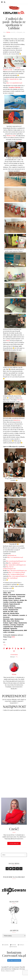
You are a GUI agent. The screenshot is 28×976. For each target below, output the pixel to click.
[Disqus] (14, 735)
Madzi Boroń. (17, 420)
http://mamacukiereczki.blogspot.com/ (16, 565)
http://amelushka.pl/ (12, 578)
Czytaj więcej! (14, 843)
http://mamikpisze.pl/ (14, 563)
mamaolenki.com (11, 555)
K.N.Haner (11, 632)
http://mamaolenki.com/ (12, 79)
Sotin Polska (12, 596)
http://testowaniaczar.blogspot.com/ (18, 576)
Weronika (20, 400)
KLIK (13, 637)
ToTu (9, 615)
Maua (8, 621)
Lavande (22, 615)
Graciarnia (12, 602)
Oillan (5, 593)
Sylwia (8, 32)
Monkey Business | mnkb (7, 971)
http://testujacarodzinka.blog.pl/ (15, 574)
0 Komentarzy (14, 654)
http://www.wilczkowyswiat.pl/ (17, 572)
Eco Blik (11, 611)
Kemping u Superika (14, 87)
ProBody (10, 608)
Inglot (11, 623)
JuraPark (12, 594)
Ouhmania (15, 615)
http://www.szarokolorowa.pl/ (14, 83)
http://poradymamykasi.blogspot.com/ (16, 561)
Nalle (12, 619)
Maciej (8, 340)
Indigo (15, 623)
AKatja (22, 600)
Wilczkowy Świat (11, 135)
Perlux (10, 600)
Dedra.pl (11, 598)
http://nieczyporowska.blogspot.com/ (17, 570)
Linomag (13, 625)
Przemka (19, 141)
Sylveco (16, 600)
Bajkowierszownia (17, 630)
